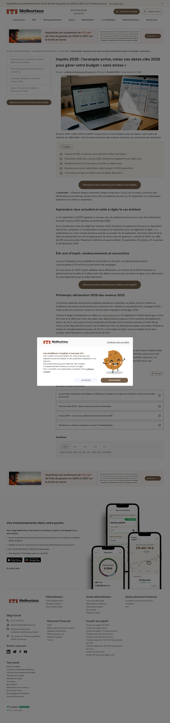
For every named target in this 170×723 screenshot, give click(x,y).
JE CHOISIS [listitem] (86, 380)
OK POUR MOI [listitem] (114, 380)
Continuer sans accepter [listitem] (117, 344)
